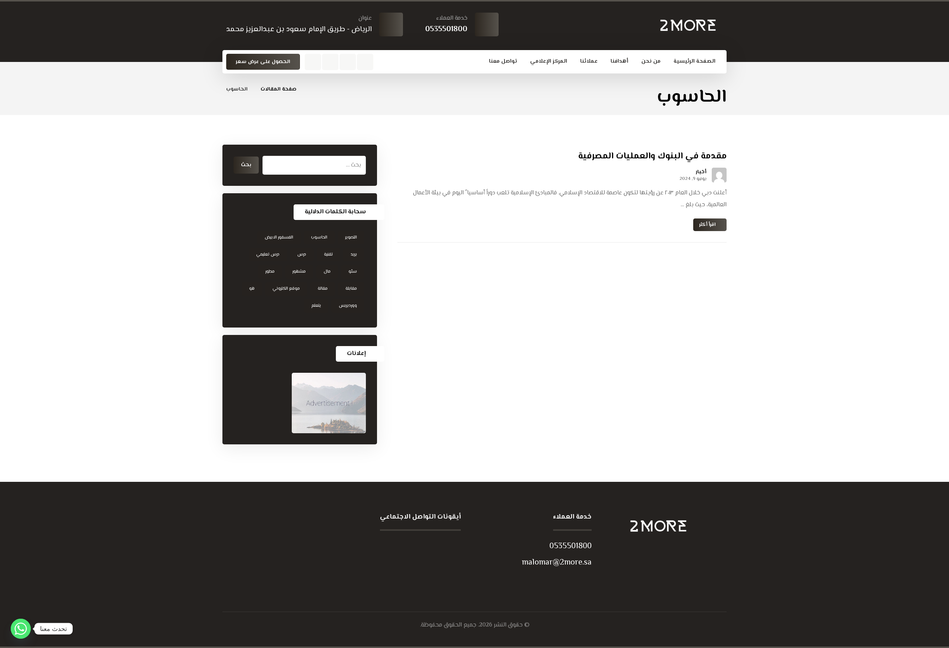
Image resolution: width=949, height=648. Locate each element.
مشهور (299, 271)
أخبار (701, 172)
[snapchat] (330, 62)
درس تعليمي (268, 254)
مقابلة (351, 288)
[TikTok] (453, 545)
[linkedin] (394, 545)
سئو (352, 271)
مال (327, 271)
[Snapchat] (438, 545)
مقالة (323, 288)
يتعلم (316, 305)
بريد (354, 254)
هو (252, 288)
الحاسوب (319, 237)
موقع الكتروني (286, 288)
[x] (365, 62)
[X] (423, 545)
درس (301, 254)
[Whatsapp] (21, 629)
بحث (246, 165)
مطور (270, 271)
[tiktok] (313, 62)
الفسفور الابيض (279, 237)
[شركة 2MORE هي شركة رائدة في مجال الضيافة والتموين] (688, 25)
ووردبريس (348, 305)
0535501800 (570, 546)
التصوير (351, 237)
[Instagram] (348, 62)
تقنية (328, 254)
